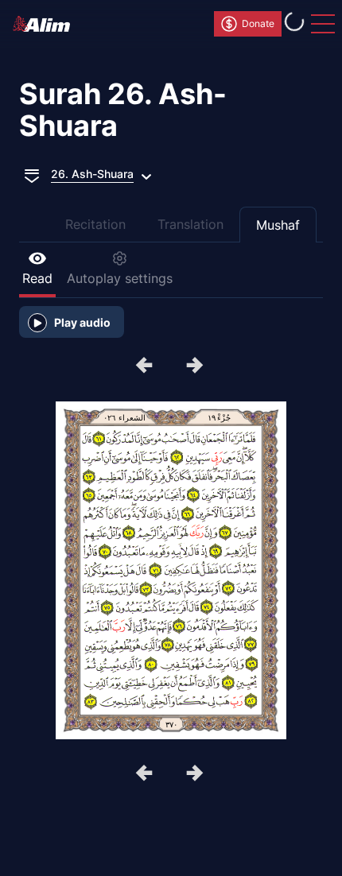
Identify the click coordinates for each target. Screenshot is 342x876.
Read (37, 278)
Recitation (95, 224)
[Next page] (145, 366)
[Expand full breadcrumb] (32, 174)
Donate (258, 23)
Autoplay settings (120, 278)
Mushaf (278, 225)
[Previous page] (196, 366)
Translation (190, 224)
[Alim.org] (46, 24)
